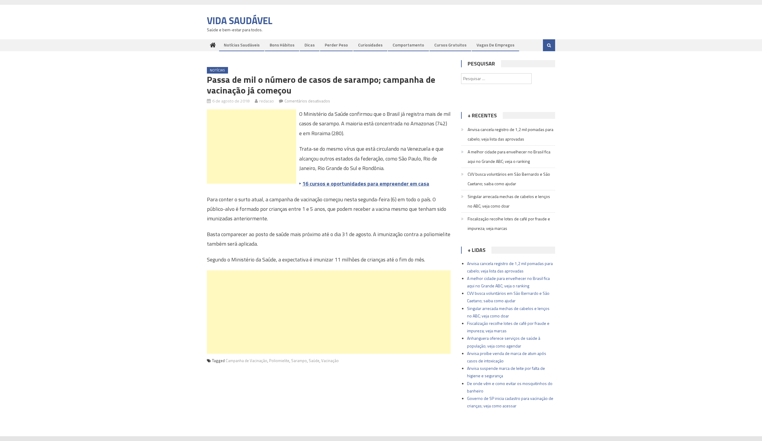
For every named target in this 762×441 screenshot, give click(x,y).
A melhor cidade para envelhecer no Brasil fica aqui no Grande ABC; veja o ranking (509, 156)
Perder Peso (336, 45)
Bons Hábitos (282, 45)
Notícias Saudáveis (242, 45)
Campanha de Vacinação (246, 361)
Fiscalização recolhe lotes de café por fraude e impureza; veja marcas (509, 223)
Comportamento (408, 45)
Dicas (310, 45)
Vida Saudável (239, 20)
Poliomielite (279, 361)
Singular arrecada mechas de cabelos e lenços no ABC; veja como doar (509, 201)
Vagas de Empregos (495, 45)
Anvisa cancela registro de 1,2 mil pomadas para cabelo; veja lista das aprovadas (510, 134)
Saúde (314, 361)
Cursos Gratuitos (450, 45)
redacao (266, 101)
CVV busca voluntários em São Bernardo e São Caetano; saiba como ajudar (509, 179)
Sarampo (299, 361)
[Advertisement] (251, 146)
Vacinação (330, 361)
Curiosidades (370, 45)
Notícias (217, 70)
